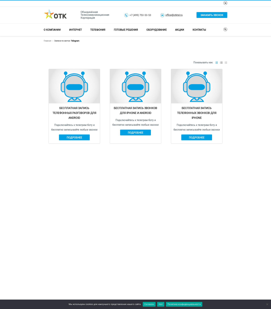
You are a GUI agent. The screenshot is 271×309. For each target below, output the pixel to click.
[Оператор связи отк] (55, 14)
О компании (52, 29)
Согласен (149, 304)
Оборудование (156, 29)
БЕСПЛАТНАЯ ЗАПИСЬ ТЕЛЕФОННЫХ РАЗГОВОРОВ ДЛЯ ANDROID (74, 112)
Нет (161, 304)
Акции (179, 29)
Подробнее (74, 137)
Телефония (97, 29)
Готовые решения (126, 29)
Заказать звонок (212, 15)
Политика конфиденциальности (184, 304)
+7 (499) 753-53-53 (140, 15)
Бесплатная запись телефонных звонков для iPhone (196, 112)
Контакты (199, 29)
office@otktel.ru (174, 15)
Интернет (75, 29)
